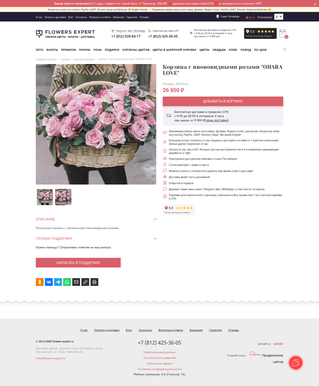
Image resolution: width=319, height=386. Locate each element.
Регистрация (264, 17)
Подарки (112, 49)
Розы (98, 49)
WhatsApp (139, 30)
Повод (245, 49)
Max (130, 30)
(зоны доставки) (217, 120)
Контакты (81, 17)
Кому (233, 49)
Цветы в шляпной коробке (174, 49)
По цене (260, 49)
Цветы (204, 49)
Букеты (52, 49)
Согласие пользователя (159, 358)
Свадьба (219, 49)
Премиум (68, 49)
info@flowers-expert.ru (51, 358)
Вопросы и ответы (100, 17)
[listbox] (278, 17)
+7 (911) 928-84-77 (126, 36)
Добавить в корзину (223, 101)
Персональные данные (159, 352)
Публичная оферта (160, 363)
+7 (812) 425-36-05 (163, 36)
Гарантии (131, 17)
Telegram (121, 30)
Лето (39, 49)
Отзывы (144, 17)
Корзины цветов (136, 49)
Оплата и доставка (55, 17)
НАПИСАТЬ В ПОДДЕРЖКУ (78, 262)
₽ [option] (277, 17)
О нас (39, 17)
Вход (252, 17)
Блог (71, 17)
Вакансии (118, 17)
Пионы (84, 49)
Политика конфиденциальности (160, 369)
